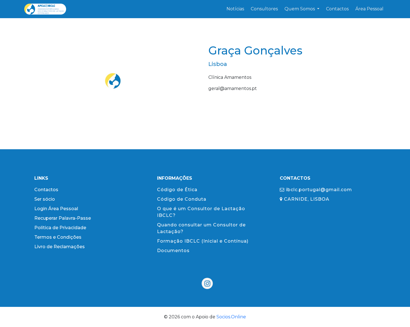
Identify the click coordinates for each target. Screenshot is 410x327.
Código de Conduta (181, 199)
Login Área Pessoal (56, 208)
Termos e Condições (57, 237)
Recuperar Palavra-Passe (62, 218)
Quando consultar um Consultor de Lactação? (201, 228)
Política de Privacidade (60, 227)
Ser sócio (44, 199)
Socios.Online (231, 316)
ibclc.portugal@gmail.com (318, 189)
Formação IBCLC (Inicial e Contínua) (203, 241)
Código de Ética (177, 189)
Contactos (46, 189)
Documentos (173, 250)
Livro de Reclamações (59, 246)
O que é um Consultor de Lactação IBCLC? (201, 212)
